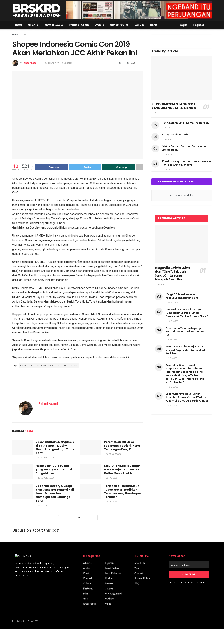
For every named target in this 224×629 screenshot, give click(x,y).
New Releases (54, 25)
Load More (77, 517)
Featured (88, 588)
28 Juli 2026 (111, 477)
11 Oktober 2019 (50, 62)
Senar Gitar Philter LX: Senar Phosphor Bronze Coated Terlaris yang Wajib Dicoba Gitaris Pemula (186, 397)
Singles (109, 588)
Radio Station (79, 25)
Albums (87, 563)
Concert (87, 578)
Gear (153, 25)
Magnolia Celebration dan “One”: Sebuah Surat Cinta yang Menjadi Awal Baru (172, 273)
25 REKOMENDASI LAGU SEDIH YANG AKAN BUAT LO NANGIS (174, 106)
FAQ (136, 583)
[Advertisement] (78, 381)
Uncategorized (113, 593)
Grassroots (119, 25)
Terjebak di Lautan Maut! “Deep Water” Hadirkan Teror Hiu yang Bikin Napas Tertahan (123, 491)
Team (137, 568)
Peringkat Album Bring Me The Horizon (185, 123)
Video (108, 603)
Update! (33, 25)
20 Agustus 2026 (45, 457)
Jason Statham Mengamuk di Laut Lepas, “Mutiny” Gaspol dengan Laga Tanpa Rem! (55, 447)
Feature (138, 25)
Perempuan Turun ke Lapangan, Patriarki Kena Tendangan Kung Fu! (122, 445)
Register (198, 25)
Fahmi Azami (29, 62)
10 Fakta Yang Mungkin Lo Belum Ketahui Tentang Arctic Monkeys (186, 163)
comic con (26, 365)
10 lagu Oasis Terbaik (175, 134)
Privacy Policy (142, 578)
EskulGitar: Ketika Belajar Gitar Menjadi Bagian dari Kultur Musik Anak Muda (122, 469)
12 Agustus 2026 (114, 454)
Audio (86, 568)
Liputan (109, 563)
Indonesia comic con (48, 365)
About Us (139, 563)
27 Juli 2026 (43, 505)
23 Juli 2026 (111, 501)
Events (99, 25)
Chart (86, 573)
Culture (87, 583)
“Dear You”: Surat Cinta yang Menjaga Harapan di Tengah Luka (54, 469)
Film (85, 593)
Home (19, 25)
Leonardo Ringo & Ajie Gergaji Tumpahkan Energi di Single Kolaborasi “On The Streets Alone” (186, 313)
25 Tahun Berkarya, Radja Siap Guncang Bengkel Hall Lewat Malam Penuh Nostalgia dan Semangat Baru (55, 493)
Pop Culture (71, 365)
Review (109, 583)
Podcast (109, 578)
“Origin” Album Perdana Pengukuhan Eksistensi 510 (184, 148)
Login (183, 25)
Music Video (112, 568)
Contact (138, 573)
